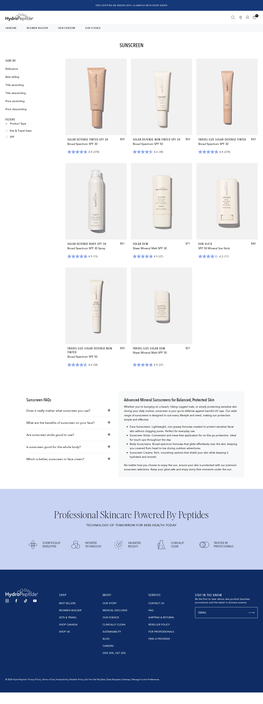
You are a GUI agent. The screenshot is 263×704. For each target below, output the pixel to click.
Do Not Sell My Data (95, 679)
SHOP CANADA (68, 624)
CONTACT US (156, 603)
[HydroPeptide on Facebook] (16, 601)
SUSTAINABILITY (112, 631)
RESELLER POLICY (159, 624)
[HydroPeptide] (19, 17)
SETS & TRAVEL (68, 617)
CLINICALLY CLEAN (114, 624)
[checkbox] (34, 130)
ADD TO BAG (96, 127)
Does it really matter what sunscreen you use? (58, 411)
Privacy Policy (34, 679)
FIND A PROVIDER (159, 639)
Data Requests (114, 679)
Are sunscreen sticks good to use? (50, 435)
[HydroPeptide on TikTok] (25, 601)
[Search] (233, 17)
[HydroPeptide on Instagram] (7, 601)
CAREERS (108, 646)
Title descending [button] (15, 93)
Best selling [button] (12, 77)
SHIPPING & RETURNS (161, 617)
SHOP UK (64, 631)
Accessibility (62, 679)
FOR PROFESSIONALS (161, 631)
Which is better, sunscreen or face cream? (55, 459)
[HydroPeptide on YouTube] (35, 601)
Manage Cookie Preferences (145, 679)
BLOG (106, 639)
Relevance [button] (11, 69)
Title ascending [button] (14, 85)
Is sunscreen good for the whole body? (53, 447)
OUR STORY (110, 603)
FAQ (150, 610)
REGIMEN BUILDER (70, 610)
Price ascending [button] (15, 101)
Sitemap (126, 679)
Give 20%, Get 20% (114, 653)
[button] (255, 17)
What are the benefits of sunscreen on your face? (60, 423)
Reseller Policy (77, 679)
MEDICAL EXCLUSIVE (115, 610)
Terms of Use (48, 679)
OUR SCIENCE (111, 617)
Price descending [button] (16, 109)
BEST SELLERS (67, 603)
